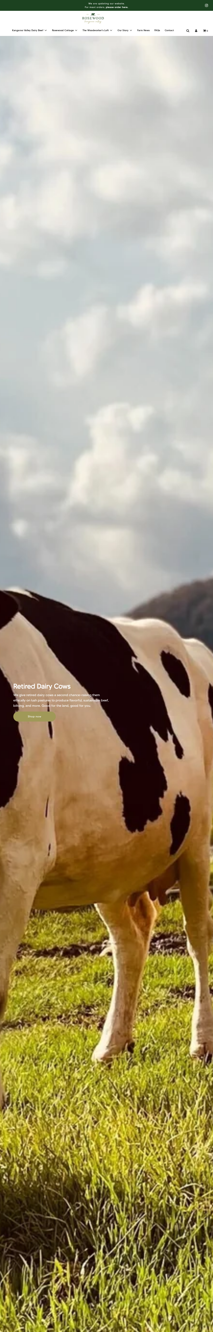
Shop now (34, 716)
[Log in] (196, 31)
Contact (169, 30)
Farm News (143, 30)
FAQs (157, 30)
